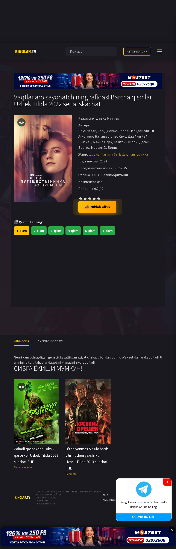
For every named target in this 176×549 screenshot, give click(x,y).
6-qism (107, 230)
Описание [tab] (21, 340)
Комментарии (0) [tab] (50, 340)
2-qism (39, 230)
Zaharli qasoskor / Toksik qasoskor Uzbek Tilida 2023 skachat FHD (36, 455)
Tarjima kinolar (23, 467)
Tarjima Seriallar (114, 154)
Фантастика (138, 154)
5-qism (90, 230)
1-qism (22, 230)
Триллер (71, 474)
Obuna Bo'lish (143, 517)
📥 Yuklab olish (97, 206)
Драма (94, 154)
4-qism (73, 230)
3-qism (56, 230)
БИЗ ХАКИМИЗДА (111, 497)
